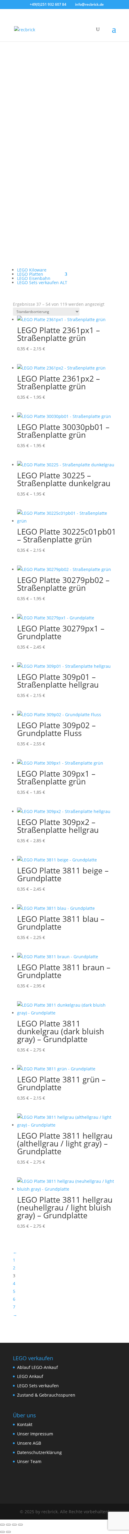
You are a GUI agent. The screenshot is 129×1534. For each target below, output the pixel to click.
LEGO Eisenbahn (33, 278)
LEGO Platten (30, 274)
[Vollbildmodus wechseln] (8, 1525)
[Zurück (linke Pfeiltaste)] (2, 1532)
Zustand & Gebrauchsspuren (46, 1395)
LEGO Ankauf (30, 1376)
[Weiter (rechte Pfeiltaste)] (8, 1532)
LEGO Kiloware (31, 270)
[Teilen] (14, 1525)
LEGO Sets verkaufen (38, 1385)
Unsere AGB (29, 1443)
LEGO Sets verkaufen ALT (42, 282)
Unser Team (29, 1461)
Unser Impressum (35, 1434)
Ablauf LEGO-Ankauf (37, 1367)
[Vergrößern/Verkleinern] (2, 1525)
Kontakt (24, 1424)
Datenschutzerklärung (39, 1452)
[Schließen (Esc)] (20, 1525)
